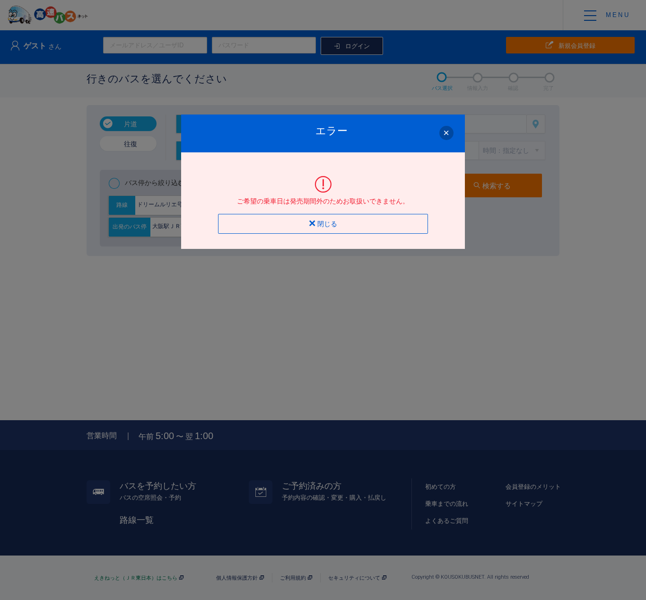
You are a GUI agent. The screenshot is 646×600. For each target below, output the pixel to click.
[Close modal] (446, 133)
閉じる (326, 224)
